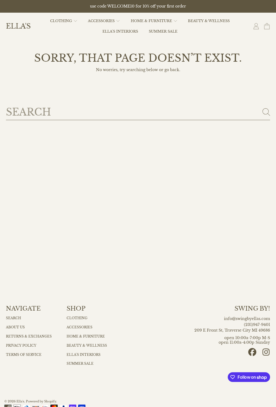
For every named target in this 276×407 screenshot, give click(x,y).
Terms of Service (24, 355)
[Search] (266, 112)
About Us (15, 327)
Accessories (79, 327)
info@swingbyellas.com (247, 318)
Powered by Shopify (41, 401)
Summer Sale (80, 364)
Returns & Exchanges (29, 336)
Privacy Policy (21, 345)
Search (13, 318)
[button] (266, 26)
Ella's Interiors (84, 355)
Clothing (77, 318)
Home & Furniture (86, 336)
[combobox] (138, 112)
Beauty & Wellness (87, 345)
